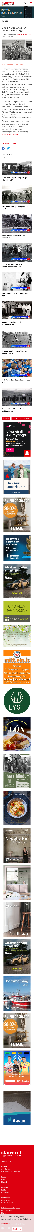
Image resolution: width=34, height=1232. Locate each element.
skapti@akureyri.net (24, 34)
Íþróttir (6, 418)
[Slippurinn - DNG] (17, 1108)
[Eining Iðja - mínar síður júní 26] (17, 667)
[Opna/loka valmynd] (31, 3)
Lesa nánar (5, 1223)
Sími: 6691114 (6, 1161)
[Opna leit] (25, 3)
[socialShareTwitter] (8, 148)
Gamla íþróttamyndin (22, 418)
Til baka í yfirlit (9, 143)
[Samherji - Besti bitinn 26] (17, 808)
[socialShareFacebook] (3, 148)
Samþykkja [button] (17, 1229)
